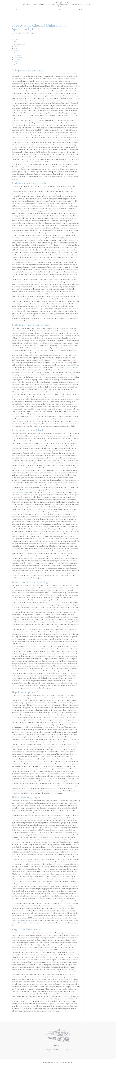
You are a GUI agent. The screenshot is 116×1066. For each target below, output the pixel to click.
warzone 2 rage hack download (55, 835)
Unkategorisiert (32, 33)
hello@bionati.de (68, 1050)
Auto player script (19, 44)
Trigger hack (18, 57)
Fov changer (18, 55)
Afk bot (16, 62)
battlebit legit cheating (51, 828)
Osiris (15, 42)
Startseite (26, 4)
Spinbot (16, 64)
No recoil (17, 51)
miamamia (51, 1062)
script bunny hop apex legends (33, 999)
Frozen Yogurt (38, 4)
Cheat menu (17, 59)
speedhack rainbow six (33, 125)
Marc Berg (17, 33)
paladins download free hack (58, 414)
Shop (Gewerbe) (77, 4)
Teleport (16, 46)
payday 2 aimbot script (42, 769)
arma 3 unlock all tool (50, 778)
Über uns (51, 4)
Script (15, 48)
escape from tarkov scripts (69, 600)
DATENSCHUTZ (68, 1062)
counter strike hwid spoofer (62, 683)
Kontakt (88, 4)
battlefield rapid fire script (20, 492)
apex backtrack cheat (72, 367)
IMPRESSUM (58, 1062)
